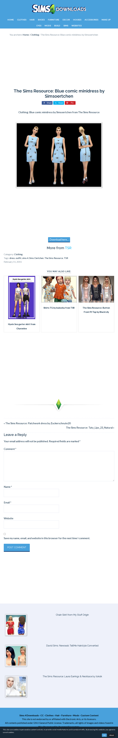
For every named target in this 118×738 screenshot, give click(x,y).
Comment (10, 448)
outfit (18, 258)
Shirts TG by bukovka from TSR (59, 307)
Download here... (59, 239)
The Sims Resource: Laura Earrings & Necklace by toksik (72, 676)
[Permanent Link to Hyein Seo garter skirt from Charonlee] (21, 318)
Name (8, 486)
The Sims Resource (53, 258)
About (111, 735)
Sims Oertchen (36, 258)
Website (8, 518)
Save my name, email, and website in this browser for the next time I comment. (47, 538)
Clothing (18, 254)
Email (7, 502)
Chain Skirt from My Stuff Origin (72, 614)
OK (104, 735)
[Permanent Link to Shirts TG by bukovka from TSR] (59, 301)
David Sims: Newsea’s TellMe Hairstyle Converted (72, 645)
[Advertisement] (59, 62)
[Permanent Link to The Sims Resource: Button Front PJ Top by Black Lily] (96, 301)
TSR (68, 248)
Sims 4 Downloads (59, 9)
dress (12, 258)
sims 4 (25, 258)
